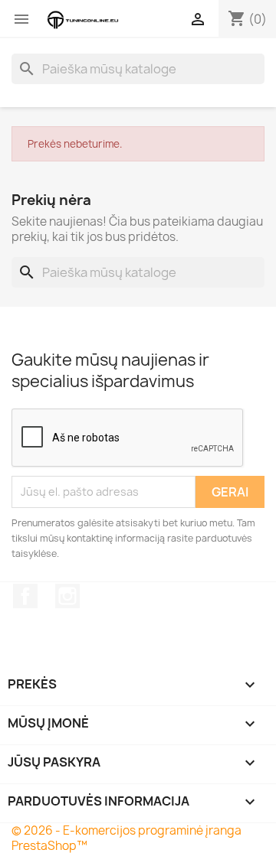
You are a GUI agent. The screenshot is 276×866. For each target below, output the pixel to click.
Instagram (67, 596)
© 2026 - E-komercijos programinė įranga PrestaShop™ (127, 838)
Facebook (25, 596)
